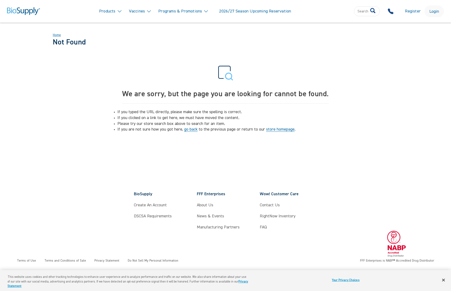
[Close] (443, 280)
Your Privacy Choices (346, 280)
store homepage (280, 129)
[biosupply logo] (23, 11)
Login (434, 11)
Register (413, 11)
